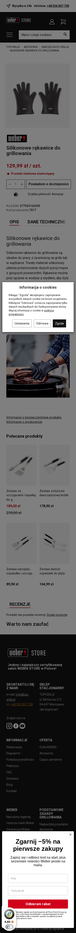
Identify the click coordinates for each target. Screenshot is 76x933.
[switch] (9, 927)
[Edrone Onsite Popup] (38, 466)
